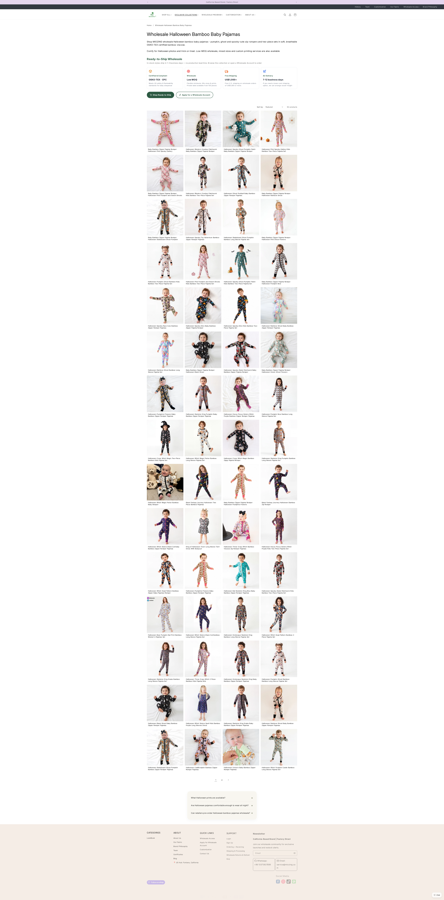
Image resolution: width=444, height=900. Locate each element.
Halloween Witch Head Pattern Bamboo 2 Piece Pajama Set (278, 636)
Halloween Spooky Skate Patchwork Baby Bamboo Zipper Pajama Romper (240, 371)
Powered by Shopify (195, 899)
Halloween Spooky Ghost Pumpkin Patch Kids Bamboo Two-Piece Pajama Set (240, 283)
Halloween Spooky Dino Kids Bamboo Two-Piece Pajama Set (241, 327)
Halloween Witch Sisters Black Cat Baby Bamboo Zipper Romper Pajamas (163, 548)
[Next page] (228, 779)
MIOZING (185, 899)
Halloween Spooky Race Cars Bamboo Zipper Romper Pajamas (163, 327)
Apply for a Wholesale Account (196, 95)
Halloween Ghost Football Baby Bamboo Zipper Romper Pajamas (239, 194)
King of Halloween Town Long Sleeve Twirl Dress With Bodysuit (203, 548)
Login (229, 838)
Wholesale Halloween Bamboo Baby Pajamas (173, 25)
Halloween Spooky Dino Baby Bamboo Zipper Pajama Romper (201, 327)
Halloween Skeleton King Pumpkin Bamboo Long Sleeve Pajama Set (278, 459)
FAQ (228, 858)
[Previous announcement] (147, 2)
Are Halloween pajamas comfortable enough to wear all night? (219, 805)
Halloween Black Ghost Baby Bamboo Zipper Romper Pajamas (162, 724)
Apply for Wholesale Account (208, 843)
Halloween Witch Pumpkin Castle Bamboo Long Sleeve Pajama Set (278, 768)
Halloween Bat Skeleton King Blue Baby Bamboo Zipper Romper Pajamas (239, 592)
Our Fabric (177, 842)
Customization (206, 849)
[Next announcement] (296, 2)
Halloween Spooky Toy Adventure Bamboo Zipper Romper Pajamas (202, 238)
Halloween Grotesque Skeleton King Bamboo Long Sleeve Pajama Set (238, 636)
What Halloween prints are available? (208, 798)
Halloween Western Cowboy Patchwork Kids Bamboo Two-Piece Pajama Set (201, 194)
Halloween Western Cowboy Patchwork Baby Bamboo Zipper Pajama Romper (201, 150)
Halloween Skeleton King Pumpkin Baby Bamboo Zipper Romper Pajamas (201, 415)
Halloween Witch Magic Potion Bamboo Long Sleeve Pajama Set (201, 459)
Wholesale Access (207, 838)
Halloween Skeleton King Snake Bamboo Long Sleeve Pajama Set (164, 680)
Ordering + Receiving (235, 846)
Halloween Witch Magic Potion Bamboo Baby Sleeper (163, 503)
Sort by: (260, 107)
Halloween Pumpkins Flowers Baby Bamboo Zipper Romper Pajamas (162, 415)
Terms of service (221, 899)
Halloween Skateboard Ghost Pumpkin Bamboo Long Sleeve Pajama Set (239, 238)
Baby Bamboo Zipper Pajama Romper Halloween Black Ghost (200, 371)
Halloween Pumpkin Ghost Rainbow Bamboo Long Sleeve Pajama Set (276, 680)
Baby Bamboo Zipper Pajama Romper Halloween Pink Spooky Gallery (162, 150)
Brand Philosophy (180, 846)
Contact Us (204, 853)
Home (149, 25)
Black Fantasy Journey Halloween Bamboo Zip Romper (278, 503)
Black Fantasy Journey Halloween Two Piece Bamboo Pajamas (201, 503)
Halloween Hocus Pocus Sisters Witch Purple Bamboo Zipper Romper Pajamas (239, 415)
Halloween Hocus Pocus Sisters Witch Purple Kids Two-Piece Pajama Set (277, 548)
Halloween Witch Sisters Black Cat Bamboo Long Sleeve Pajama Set (203, 636)
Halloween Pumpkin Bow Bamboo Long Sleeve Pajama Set (277, 415)
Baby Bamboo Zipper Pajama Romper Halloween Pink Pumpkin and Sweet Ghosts (165, 194)
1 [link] (215, 780)
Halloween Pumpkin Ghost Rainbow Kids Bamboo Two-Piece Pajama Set (164, 283)
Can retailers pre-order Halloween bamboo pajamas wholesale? (220, 813)
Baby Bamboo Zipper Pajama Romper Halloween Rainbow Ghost (276, 194)
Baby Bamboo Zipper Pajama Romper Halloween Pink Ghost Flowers (276, 238)
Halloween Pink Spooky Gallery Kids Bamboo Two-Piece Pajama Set (276, 150)
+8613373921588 (262, 863)
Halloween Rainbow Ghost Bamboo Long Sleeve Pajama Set (164, 371)
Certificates (178, 854)
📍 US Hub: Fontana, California (186, 862)
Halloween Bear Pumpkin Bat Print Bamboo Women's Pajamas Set (165, 636)
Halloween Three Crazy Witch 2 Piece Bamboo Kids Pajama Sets (201, 680)
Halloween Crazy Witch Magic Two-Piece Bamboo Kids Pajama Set (164, 459)
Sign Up (230, 842)
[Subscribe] (294, 852)
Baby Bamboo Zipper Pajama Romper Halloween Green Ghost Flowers (276, 371)
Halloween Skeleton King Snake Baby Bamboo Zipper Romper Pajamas (238, 724)
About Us (177, 838)
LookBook (151, 838)
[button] (284, 14)
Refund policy (234, 899)
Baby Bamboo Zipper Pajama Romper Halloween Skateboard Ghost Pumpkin (163, 238)
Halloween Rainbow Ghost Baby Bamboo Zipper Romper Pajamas (278, 327)
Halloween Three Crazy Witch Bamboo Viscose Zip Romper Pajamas (239, 548)
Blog (175, 858)
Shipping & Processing (236, 850)
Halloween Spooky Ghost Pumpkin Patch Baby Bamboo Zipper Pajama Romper (240, 150)
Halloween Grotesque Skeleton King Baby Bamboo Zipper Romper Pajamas (240, 680)
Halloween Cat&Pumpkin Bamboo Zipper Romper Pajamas (201, 768)
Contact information (248, 899)
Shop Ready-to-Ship (162, 95)
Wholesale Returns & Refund (238, 854)
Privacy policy (209, 899)
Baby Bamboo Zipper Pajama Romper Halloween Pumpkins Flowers (238, 503)
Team (175, 850)
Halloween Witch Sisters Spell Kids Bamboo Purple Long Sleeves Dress (203, 724)
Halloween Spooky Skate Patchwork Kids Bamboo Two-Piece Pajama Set (278, 592)
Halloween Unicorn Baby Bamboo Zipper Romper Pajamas (240, 768)
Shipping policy (262, 899)
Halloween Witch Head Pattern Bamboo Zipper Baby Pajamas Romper (163, 592)
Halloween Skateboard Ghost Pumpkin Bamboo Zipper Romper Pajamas (163, 768)
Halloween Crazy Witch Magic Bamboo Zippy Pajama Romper (239, 459)
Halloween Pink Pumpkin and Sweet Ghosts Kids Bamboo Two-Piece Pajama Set (203, 283)
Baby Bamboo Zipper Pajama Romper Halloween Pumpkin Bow (276, 283)
